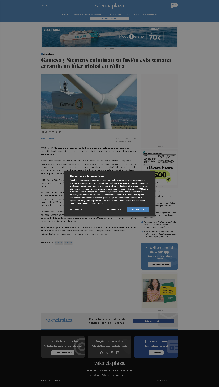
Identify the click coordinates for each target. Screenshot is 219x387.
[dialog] (109, 193)
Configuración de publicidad (90, 201)
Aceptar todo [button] (138, 210)
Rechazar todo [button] (114, 210)
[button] (76, 210)
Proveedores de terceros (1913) (130, 189)
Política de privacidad (98, 204)
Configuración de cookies (79, 204)
